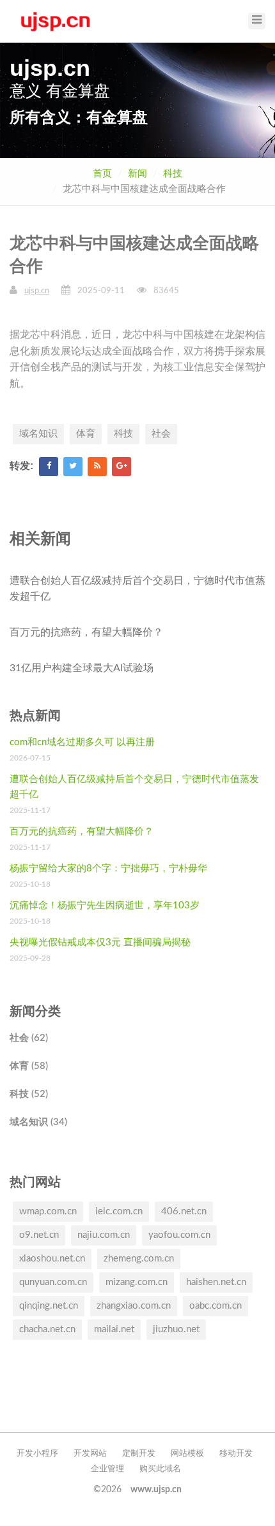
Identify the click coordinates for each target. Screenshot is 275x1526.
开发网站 (90, 1454)
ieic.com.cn (119, 1211)
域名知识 (38, 434)
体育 (85, 434)
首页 (102, 173)
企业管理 (107, 1469)
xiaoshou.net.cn (52, 1258)
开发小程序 (37, 1454)
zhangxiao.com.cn (134, 1306)
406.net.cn (184, 1211)
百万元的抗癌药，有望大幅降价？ (86, 632)
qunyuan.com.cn (53, 1282)
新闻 (137, 173)
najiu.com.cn (103, 1235)
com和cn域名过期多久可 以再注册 (82, 742)
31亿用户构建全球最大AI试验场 (81, 668)
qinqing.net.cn (48, 1306)
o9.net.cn (39, 1235)
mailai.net (114, 1329)
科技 (172, 173)
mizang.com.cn (137, 1282)
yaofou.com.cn (179, 1235)
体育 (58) (29, 1066)
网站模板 (187, 1454)
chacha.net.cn (47, 1329)
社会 (161, 434)
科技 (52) (29, 1094)
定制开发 (138, 1454)
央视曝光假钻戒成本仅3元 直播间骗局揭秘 (100, 942)
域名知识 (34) (38, 1122)
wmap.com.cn (48, 1211)
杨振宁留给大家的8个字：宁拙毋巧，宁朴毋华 (108, 868)
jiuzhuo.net (176, 1329)
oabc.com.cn (215, 1306)
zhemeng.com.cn (139, 1258)
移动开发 (236, 1454)
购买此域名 (160, 1469)
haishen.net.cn (216, 1282)
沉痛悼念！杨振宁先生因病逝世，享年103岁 (105, 905)
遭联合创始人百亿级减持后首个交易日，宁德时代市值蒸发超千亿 (137, 589)
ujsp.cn (36, 291)
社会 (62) (29, 1038)
